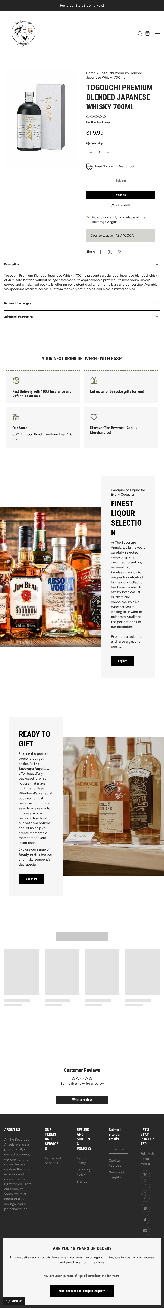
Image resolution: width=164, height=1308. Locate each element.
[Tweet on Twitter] (110, 251)
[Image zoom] (41, 118)
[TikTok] (145, 1219)
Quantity (94, 143)
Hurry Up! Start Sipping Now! (82, 5)
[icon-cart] (147, 33)
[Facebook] (145, 1186)
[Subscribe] (122, 1149)
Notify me (121, 194)
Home (90, 73)
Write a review (82, 1100)
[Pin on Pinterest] (119, 251)
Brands (82, 1181)
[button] (96, 116)
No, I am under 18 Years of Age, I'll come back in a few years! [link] (82, 1276)
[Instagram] (145, 1208)
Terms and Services (53, 1160)
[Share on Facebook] (100, 251)
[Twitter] (145, 1175)
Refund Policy (82, 1160)
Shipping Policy (83, 1172)
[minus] (90, 152)
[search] (139, 33)
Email (115, 1149)
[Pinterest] (145, 1197)
